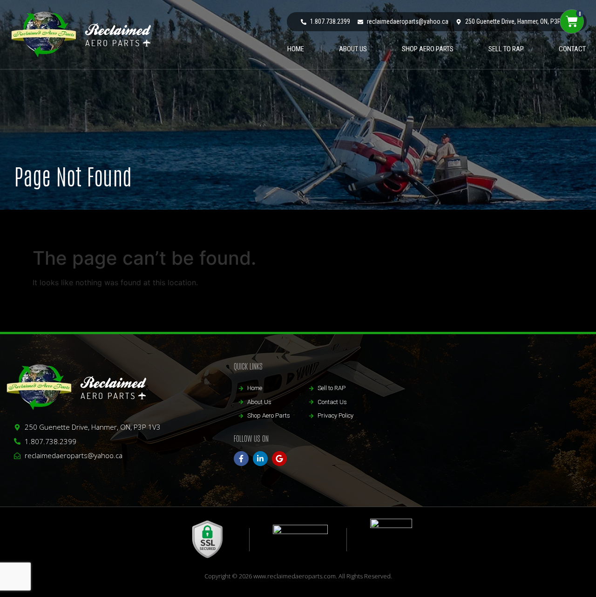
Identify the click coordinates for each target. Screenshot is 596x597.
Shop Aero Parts (428, 49)
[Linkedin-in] (260, 458)
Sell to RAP (506, 49)
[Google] (279, 458)
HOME (295, 49)
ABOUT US (353, 49)
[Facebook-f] (241, 458)
